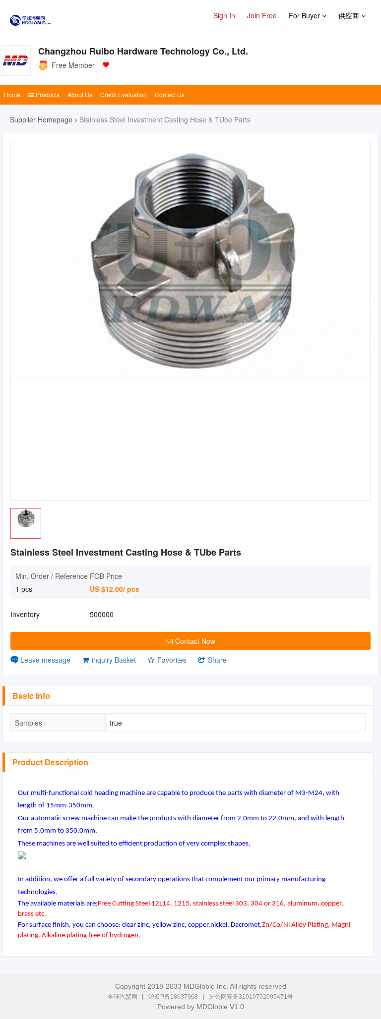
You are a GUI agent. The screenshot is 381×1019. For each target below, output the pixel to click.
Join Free (262, 15)
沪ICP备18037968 (173, 996)
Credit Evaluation (123, 94)
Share (217, 660)
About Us (79, 94)
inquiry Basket (114, 660)
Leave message (45, 660)
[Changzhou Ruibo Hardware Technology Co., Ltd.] (15, 60)
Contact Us (170, 94)
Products (47, 94)
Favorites (172, 660)
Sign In (224, 15)
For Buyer (305, 15)
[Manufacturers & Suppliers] (30, 17)
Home (12, 94)
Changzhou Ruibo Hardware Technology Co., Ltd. (143, 51)
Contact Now (195, 641)
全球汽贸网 (122, 996)
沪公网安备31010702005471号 (251, 996)
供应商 (349, 15)
